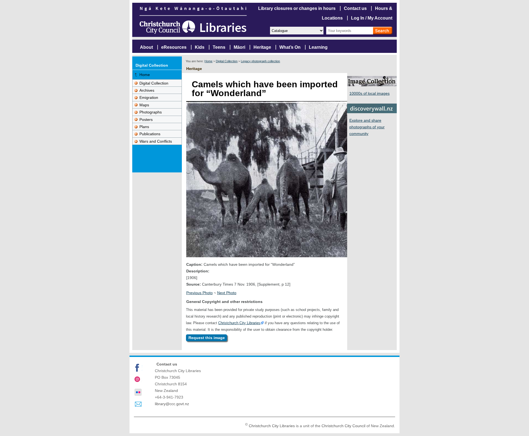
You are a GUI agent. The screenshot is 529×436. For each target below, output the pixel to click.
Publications (149, 134)
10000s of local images (369, 93)
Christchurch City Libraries (239, 323)
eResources (174, 47)
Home (208, 61)
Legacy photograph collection (260, 61)
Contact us (355, 8)
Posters (146, 119)
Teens (219, 47)
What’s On (290, 47)
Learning (318, 47)
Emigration (148, 97)
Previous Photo (199, 293)
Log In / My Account (371, 18)
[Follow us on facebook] (138, 368)
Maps (144, 105)
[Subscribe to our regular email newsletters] (138, 404)
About (146, 47)
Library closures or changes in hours (297, 8)
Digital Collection (226, 61)
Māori (239, 47)
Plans (144, 126)
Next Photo (226, 293)
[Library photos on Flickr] (138, 392)
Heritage (262, 47)
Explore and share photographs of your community (367, 127)
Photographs (150, 112)
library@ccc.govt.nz (172, 404)
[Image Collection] (372, 84)
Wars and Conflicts (155, 141)
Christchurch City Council (343, 426)
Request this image (206, 337)
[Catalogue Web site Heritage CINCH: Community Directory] (296, 30)
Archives (146, 90)
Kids (199, 47)
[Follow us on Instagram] (138, 380)
